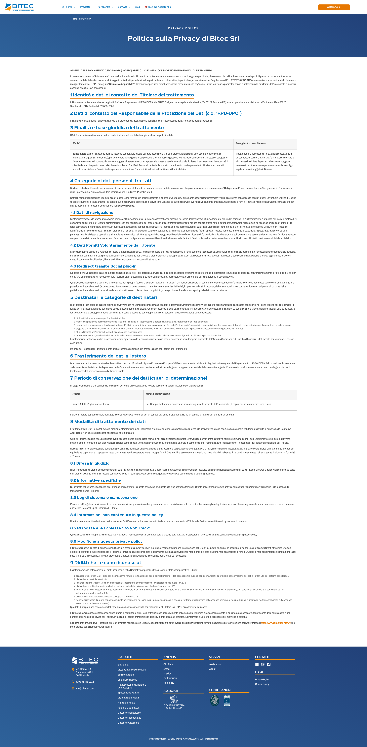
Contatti (122, 7)
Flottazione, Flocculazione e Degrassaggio (132, 686)
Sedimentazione (126, 674)
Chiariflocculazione (127, 679)
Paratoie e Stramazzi (128, 707)
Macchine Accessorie (128, 722)
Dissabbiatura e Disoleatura (132, 669)
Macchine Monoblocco (129, 712)
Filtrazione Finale (126, 702)
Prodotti (85, 7)
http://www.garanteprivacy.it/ (276, 622)
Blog (137, 7)
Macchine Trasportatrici (129, 717)
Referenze (103, 7)
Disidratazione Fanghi (129, 697)
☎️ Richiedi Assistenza (158, 7)
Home (74, 19)
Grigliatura (123, 664)
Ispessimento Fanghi (128, 692)
